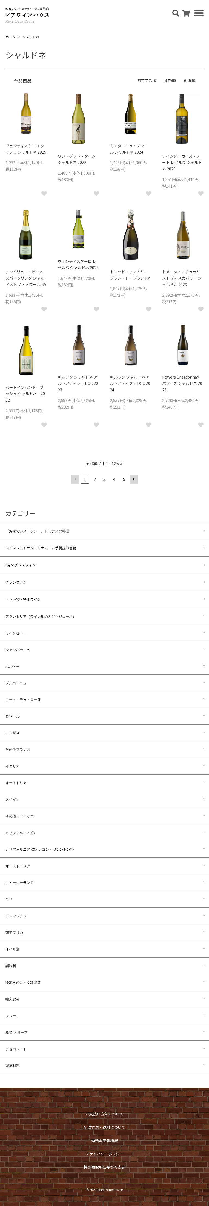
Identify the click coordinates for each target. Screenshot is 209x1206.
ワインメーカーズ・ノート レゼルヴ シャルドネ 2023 (182, 162)
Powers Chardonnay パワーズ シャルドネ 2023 (182, 383)
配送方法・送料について (104, 1127)
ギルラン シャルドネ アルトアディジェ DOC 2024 (130, 383)
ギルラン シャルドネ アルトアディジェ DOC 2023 (78, 383)
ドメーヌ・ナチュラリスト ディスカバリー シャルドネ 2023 (182, 278)
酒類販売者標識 (104, 1140)
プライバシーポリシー (104, 1153)
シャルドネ (31, 36)
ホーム (10, 36)
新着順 (189, 80)
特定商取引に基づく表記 (104, 1167)
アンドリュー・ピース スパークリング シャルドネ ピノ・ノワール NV (25, 278)
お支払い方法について (104, 1114)
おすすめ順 (146, 80)
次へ (134, 479)
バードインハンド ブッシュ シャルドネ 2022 (25, 394)
